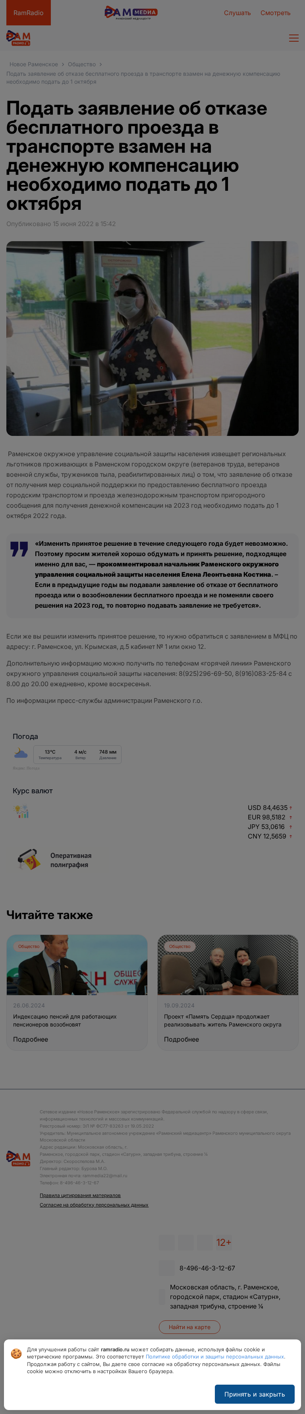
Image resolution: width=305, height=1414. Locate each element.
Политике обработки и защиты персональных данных (215, 1356)
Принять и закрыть (254, 1394)
